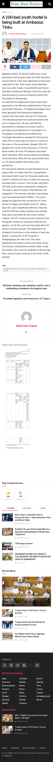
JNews (10, 753)
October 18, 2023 (37, 34)
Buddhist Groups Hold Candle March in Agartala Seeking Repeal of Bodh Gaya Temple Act (32, 531)
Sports (39, 678)
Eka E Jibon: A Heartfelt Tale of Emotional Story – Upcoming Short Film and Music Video (33, 517)
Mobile (22, 682)
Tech (38, 686)
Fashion (5, 689)
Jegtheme (8, 756)
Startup (39, 682)
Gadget (5, 696)
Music (22, 689)
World (39, 700)
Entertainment (8, 686)
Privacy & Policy (29, 748)
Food (4, 693)
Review (22, 700)
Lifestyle (23, 678)
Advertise (15, 748)
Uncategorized (43, 696)
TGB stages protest (24, 543)
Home (4, 12)
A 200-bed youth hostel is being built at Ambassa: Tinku (25, 270)
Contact (43, 748)
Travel (39, 689)
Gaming (5, 700)
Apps (4, 678)
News (11, 12)
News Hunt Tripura (18, 34)
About (4, 748)
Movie (22, 686)
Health (5, 703)
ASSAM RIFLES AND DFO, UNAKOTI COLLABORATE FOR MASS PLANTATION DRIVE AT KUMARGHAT (33, 556)
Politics (22, 696)
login (10, 345)
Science (22, 703)
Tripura (39, 693)
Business (6, 682)
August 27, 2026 (11, 603)
